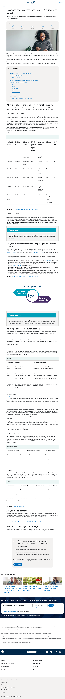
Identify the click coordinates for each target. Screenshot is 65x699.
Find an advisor (17, 564)
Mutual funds (15, 88)
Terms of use (4, 682)
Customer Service (37, 673)
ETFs (13, 90)
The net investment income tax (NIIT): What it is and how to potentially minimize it (30, 521)
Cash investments (16, 92)
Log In (61, 2)
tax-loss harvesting (16, 265)
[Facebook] (32, 26)
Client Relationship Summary (7, 689)
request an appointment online (11, 611)
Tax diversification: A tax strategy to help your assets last (25, 209)
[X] (42, 26)
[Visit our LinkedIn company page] (46, 652)
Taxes (4, 6)
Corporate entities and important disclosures (11, 680)
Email (13, 28)
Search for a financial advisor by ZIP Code (13, 605)
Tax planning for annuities (18, 506)
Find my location (36, 608)
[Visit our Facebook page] (51, 652)
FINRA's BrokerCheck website (33, 615)
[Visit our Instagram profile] (60, 652)
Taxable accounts (16, 77)
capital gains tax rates (38, 252)
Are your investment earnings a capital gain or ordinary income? (24, 80)
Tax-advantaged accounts (17, 75)
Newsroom (35, 666)
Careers (35, 669)
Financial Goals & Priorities (7, 663)
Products (3, 660)
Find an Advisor (31, 651)
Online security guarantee (7, 684)
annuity (9, 472)
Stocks (13, 84)
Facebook (32, 28)
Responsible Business (38, 657)
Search (51, 605)
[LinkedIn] (52, 26)
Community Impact (37, 660)
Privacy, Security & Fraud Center (8, 687)
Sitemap (3, 692)
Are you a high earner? (15, 96)
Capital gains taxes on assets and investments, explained (25, 276)
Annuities (14, 94)
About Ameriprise (5, 669)
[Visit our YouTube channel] (55, 652)
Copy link (22, 28)
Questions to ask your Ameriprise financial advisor (21, 98)
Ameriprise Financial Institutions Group (10, 673)
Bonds (13, 86)
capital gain (48, 260)
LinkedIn (52, 28)
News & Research (5, 666)
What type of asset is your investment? (18, 82)
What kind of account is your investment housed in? (21, 73)
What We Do (4, 657)
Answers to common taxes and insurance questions (50, 588)
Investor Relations (37, 663)
